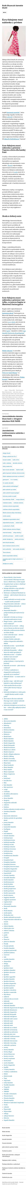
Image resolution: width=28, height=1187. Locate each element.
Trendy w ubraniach (10, 1094)
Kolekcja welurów (9, 847)
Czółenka (7, 791)
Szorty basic (7, 1060)
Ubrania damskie (9, 1098)
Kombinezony (8, 853)
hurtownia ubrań (7, 313)
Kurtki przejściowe (10, 888)
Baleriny (6, 725)
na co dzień (11, 322)
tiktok (6, 1074)
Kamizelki (7, 824)
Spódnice (7, 966)
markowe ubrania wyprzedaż (8, 398)
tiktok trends (8, 1076)
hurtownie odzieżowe (10, 816)
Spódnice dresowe (9, 972)
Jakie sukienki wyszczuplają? (11, 493)
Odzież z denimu (9, 930)
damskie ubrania (10, 393)
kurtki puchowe (9, 891)
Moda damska (8, 392)
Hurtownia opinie (7, 1151)
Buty (5, 783)
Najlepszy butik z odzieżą (9, 1160)
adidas (6, 719)
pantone (6, 933)
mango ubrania (20, 499)
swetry (6, 1047)
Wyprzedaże (7, 1111)
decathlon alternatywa (11, 794)
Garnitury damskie (10, 811)
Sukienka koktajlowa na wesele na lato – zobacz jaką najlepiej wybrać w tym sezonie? (15, 707)
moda (16, 172)
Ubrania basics (8, 1096)
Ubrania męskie (9, 1100)
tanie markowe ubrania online (11, 546)
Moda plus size (8, 915)
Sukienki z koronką (10, 1043)
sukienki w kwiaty (9, 1038)
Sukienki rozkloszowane (11, 1036)
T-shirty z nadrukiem (10, 1071)
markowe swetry (7, 503)
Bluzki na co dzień (9, 749)
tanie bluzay (13, 373)
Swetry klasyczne (9, 1054)
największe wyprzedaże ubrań (9, 402)
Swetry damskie (9, 1049)
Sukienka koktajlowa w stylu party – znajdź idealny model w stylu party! (15, 694)
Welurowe (5, 373)
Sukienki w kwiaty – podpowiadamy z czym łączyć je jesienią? (14, 661)
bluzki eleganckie (9, 743)
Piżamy (6, 937)
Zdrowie (6, 1118)
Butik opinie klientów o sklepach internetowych (11, 1155)
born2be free (8, 780)
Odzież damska (8, 926)
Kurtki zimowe (8, 895)
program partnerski (10, 950)
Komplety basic (8, 860)
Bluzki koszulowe (9, 747)
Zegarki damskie (9, 1120)
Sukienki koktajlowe (10, 1016)
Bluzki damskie (19, 390)
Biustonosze (8, 732)
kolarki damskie (9, 835)
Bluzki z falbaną (9, 756)
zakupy (6, 1113)
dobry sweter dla (7, 466)
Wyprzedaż (7, 1109)
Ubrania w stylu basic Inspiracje (14, 1102)
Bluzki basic (7, 736)
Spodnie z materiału (10, 992)
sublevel (6, 996)
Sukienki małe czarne (10, 1019)
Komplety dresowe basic (11, 866)
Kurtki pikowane (9, 886)
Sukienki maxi (8, 1021)
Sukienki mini (8, 1025)
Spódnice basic (8, 968)
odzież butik (19, 402)
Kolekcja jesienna (9, 840)
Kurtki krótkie (8, 884)
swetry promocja (19, 539)
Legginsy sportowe (10, 899)
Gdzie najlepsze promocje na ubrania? (13, 397)
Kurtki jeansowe (9, 882)
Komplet (6, 858)
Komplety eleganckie (10, 869)
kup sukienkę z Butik (8, 499)
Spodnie (6, 974)
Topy (5, 1078)
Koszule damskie (9, 875)
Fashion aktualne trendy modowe (14, 809)
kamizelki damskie (10, 827)
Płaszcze (6, 939)
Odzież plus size (9, 928)
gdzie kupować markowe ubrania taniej (13, 473)
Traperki (6, 1087)
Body (5, 776)
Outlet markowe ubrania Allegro (11, 529)
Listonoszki (7, 904)
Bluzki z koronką (9, 758)
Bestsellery (7, 727)
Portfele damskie (9, 948)
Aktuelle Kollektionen (11, 139)
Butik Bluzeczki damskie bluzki (12, 6)
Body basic (7, 778)
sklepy (6, 963)
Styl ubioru (7, 994)
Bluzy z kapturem (9, 774)
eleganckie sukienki (10, 802)
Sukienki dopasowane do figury (14, 1008)
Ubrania (9, 165)
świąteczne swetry (8, 563)
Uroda (6, 1105)
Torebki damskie (9, 1085)
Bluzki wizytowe (9, 752)
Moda (3, 392)
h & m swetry (14, 479)
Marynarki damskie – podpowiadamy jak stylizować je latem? (14, 613)
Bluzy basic (7, 763)
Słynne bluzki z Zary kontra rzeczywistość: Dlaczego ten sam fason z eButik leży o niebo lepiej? (14, 580)
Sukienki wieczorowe (10, 1041)
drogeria (6, 800)
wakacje (6, 1107)
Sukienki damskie (9, 1005)
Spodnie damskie (9, 979)
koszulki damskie (9, 877)
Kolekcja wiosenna (10, 849)
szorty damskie (8, 1063)
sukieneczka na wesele (11, 999)
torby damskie (8, 1083)
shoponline (7, 961)
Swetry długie (8, 1052)
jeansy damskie (9, 822)
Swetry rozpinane (9, 1058)
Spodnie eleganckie (10, 983)
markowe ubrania (18, 503)
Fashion (6, 807)
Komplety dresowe (10, 864)
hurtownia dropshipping (16, 333)
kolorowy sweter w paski (9, 496)
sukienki (9, 117)
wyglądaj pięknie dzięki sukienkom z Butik (13, 559)
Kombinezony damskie (11, 855)
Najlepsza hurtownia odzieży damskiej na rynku (13, 1168)
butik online (15, 392)
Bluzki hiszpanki (9, 745)
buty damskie (8, 785)
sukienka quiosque (8, 536)
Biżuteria (6, 734)
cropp (6, 789)
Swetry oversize (9, 1056)
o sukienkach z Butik (8, 526)
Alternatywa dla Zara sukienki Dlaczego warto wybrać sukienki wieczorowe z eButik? (14, 701)
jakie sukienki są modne (9, 489)
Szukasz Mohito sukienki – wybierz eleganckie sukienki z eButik (13, 641)
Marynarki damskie (10, 906)
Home (5, 813)
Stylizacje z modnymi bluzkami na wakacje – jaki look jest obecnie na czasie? (15, 595)
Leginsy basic (8, 902)
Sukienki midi (8, 1023)
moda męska (8, 913)
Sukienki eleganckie (10, 1012)
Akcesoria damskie (10, 721)
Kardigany (7, 829)
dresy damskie (8, 798)
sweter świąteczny (8, 539)
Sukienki (6, 1001)
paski (5, 935)
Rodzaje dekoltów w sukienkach (11, 1164)
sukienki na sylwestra (11, 1032)
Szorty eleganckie (9, 1065)
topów (8, 331)
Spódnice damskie (9, 970)
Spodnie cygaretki (9, 977)
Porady (6, 944)
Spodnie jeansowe (9, 985)
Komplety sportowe (10, 871)
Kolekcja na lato (9, 844)
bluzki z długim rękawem (12, 754)
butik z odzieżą (7, 463)
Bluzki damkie (6, 1128)
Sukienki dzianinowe (10, 1010)
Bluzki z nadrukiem (10, 761)
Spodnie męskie (9, 988)
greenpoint (6, 479)
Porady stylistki (9, 946)
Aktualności (7, 723)
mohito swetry (6, 516)
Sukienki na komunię (10, 1030)
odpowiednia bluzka (8, 522)
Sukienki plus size (9, 1034)
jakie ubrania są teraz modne (10, 1147)
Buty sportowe (8, 787)
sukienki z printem (10, 1045)
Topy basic (7, 1080)
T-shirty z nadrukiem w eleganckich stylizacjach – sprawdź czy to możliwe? (12, 672)
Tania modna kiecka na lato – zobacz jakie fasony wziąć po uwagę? (13, 688)
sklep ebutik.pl (17, 532)
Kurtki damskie (9, 880)
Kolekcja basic (8, 838)
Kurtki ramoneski (9, 893)
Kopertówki (7, 873)
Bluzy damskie (8, 767)
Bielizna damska (9, 730)
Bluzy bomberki (9, 765)
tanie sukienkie (7, 549)
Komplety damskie (10, 862)
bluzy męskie (8, 769)
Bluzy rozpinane (9, 772)
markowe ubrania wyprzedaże (11, 509)
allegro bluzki (6, 453)
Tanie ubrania (8, 405)
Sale (5, 957)
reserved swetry (7, 532)
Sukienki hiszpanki (10, 1014)
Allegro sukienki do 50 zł (9, 456)
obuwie (6, 924)
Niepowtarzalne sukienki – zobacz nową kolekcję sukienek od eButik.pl (15, 606)
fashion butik (5, 395)
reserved (6, 955)
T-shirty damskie (9, 1069)
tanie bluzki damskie (8, 542)
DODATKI (7, 796)
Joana (6, 390)
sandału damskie (9, 959)
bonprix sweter (7, 460)
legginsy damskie (9, 897)
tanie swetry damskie (18, 549)
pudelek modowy (9, 952)
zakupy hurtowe (9, 1116)
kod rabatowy (8, 833)
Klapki (6, 831)
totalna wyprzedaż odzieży (18, 405)
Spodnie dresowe (9, 981)
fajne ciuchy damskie (19, 393)
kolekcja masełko (9, 842)
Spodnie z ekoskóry (10, 990)
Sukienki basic (8, 1003)
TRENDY (6, 1089)
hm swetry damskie (8, 483)
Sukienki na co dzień (10, 1027)
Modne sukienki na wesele (12, 917)
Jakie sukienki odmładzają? (10, 486)
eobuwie (6, 805)
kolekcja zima (8, 851)
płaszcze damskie (9, 941)
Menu (4, 12)
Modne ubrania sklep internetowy (15, 400)
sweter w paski (19, 536)
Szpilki (6, 1067)
